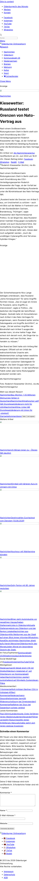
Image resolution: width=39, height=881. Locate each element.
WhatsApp (8, 30)
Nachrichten (9, 52)
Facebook (8, 17)
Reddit (14, 162)
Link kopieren (30, 416)
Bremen (7, 64)
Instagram (8, 20)
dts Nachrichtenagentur (24, 153)
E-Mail (21, 162)
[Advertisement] (19, 268)
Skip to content (7, 1)
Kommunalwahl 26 (12, 58)
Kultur (6, 70)
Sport (6, 73)
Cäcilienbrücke (25, 656)
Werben (7, 9)
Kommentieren (15, 416)
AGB (6, 877)
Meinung (8, 67)
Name (3, 810)
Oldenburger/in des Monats (16, 6)
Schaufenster (12, 76)
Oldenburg (8, 55)
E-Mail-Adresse (7, 815)
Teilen (24, 416)
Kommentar (6, 792)
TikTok (7, 27)
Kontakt (7, 12)
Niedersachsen (10, 61)
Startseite (4, 416)
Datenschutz (9, 874)
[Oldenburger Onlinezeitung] (13, 833)
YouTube (8, 23)
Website (3, 823)
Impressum (8, 871)
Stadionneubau (11, 656)
